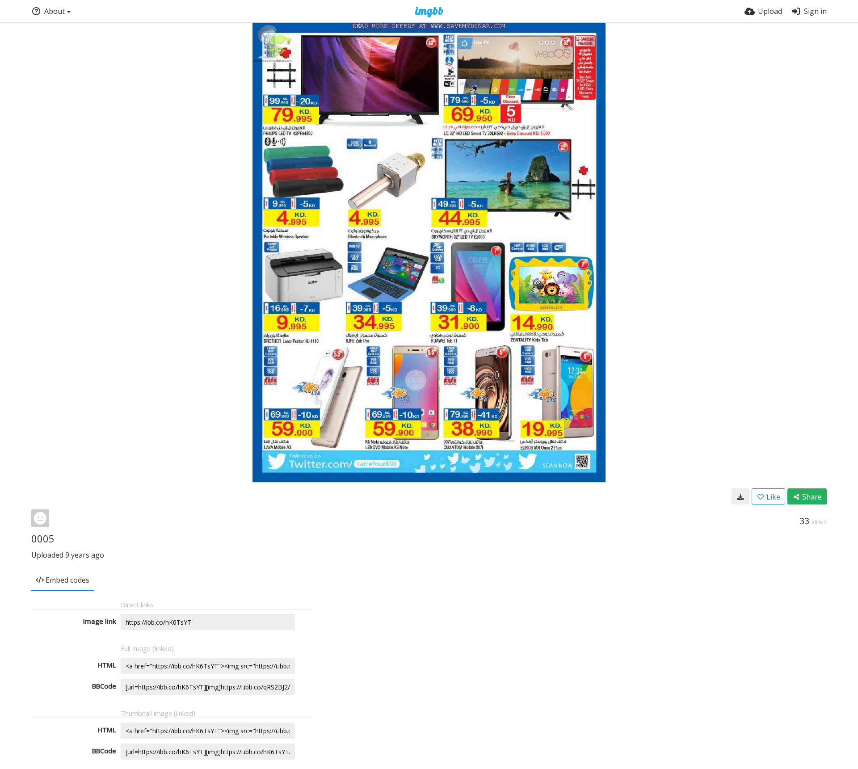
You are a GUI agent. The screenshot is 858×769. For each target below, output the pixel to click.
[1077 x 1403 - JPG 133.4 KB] (740, 496)
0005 (43, 538)
